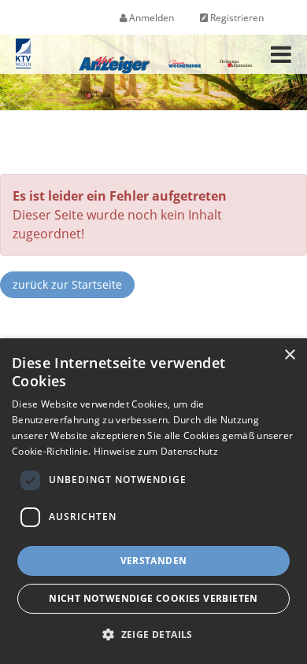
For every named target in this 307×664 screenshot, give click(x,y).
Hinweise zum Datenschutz (156, 451)
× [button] (289, 355)
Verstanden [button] (153, 560)
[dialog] (153, 501)
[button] (153, 635)
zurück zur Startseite (67, 284)
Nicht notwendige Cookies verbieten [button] (153, 598)
